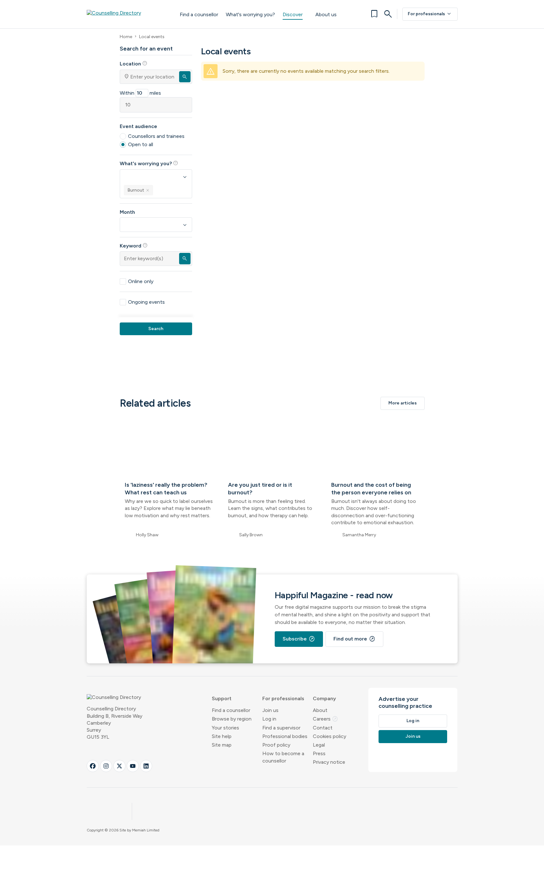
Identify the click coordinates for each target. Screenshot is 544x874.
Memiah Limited (145, 830)
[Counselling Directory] (127, 14)
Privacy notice (329, 762)
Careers (325, 718)
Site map (222, 745)
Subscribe (299, 639)
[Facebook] (92, 766)
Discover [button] (293, 14)
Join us (270, 710)
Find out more (354, 639)
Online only (140, 281)
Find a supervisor (281, 728)
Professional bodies (284, 736)
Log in (269, 719)
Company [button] (324, 698)
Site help (222, 736)
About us (326, 14)
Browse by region (232, 719)
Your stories (225, 728)
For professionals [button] (283, 698)
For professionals (430, 14)
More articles (402, 403)
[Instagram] (106, 766)
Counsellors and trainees (156, 136)
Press (319, 753)
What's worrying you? (250, 14)
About (320, 710)
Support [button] (222, 698)
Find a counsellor (199, 14)
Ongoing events (146, 302)
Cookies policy (329, 736)
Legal (319, 745)
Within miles (140, 93)
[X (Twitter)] (119, 766)
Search (155, 328)
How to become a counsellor (283, 757)
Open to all (140, 144)
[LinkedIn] (146, 766)
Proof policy (276, 745)
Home (126, 36)
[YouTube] (132, 766)
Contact (322, 728)
